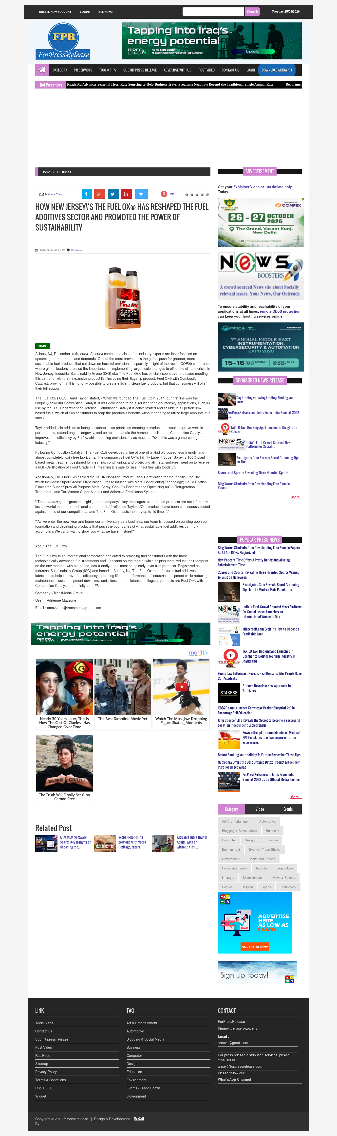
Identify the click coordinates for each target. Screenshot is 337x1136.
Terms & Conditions (50, 1079)
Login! (85, 12)
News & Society (283, 877)
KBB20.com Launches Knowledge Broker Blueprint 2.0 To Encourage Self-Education (256, 710)
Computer (229, 840)
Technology (288, 886)
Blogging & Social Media (239, 830)
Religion (247, 886)
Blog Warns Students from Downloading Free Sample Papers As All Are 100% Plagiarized (259, 550)
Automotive (267, 821)
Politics (227, 886)
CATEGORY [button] (60, 69)
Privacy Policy (46, 1071)
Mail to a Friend (54, 194)
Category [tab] (231, 809)
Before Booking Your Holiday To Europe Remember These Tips (259, 754)
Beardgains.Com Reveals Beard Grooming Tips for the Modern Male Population (271, 587)
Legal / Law (285, 868)
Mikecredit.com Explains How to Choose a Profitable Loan (271, 631)
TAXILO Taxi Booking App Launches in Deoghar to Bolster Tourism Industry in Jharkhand (269, 656)
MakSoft (139, 1119)
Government (231, 858)
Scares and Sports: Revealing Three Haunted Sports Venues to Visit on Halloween (258, 575)
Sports (266, 886)
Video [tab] (260, 809)
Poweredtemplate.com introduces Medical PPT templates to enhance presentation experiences (271, 737)
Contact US (230, 69)
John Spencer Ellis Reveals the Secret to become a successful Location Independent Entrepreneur (259, 723)
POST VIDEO (207, 69)
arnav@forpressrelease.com (240, 1066)
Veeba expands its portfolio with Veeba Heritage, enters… (132, 841)
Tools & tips (44, 1022)
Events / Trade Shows (265, 849)
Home (46, 171)
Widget (40, 1096)
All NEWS (105, 12)
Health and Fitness (261, 858)
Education (270, 840)
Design (250, 840)
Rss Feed (42, 1055)
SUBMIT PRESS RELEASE (140, 69)
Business (64, 171)
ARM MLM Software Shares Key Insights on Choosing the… (75, 841)
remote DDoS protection (280, 311)
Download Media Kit (277, 69)
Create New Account (55, 12)
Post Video (43, 1047)
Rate (171, 194)
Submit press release (51, 1039)
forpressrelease (76, 1118)
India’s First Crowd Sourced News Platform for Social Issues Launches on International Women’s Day (272, 611)
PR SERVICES (83, 69)
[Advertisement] (168, 130)
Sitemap (41, 1063)
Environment (231, 849)
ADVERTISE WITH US (177, 69)
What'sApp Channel (234, 1079)
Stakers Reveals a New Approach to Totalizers (267, 688)
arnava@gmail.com (233, 1042)
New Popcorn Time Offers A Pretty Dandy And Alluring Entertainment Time (254, 562)
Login (250, 69)
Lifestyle (228, 877)
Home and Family (234, 868)
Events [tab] (288, 809)
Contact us (43, 1030)
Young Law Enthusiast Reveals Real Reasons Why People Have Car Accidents (259, 676)
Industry (262, 868)
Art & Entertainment (236, 821)
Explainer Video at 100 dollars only (262, 186)
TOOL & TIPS (107, 69)
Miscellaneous (253, 877)
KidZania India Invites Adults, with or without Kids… (192, 841)
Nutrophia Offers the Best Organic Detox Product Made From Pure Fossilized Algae (259, 765)
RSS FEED (43, 1087)
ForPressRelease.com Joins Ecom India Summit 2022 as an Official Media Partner (271, 777)
